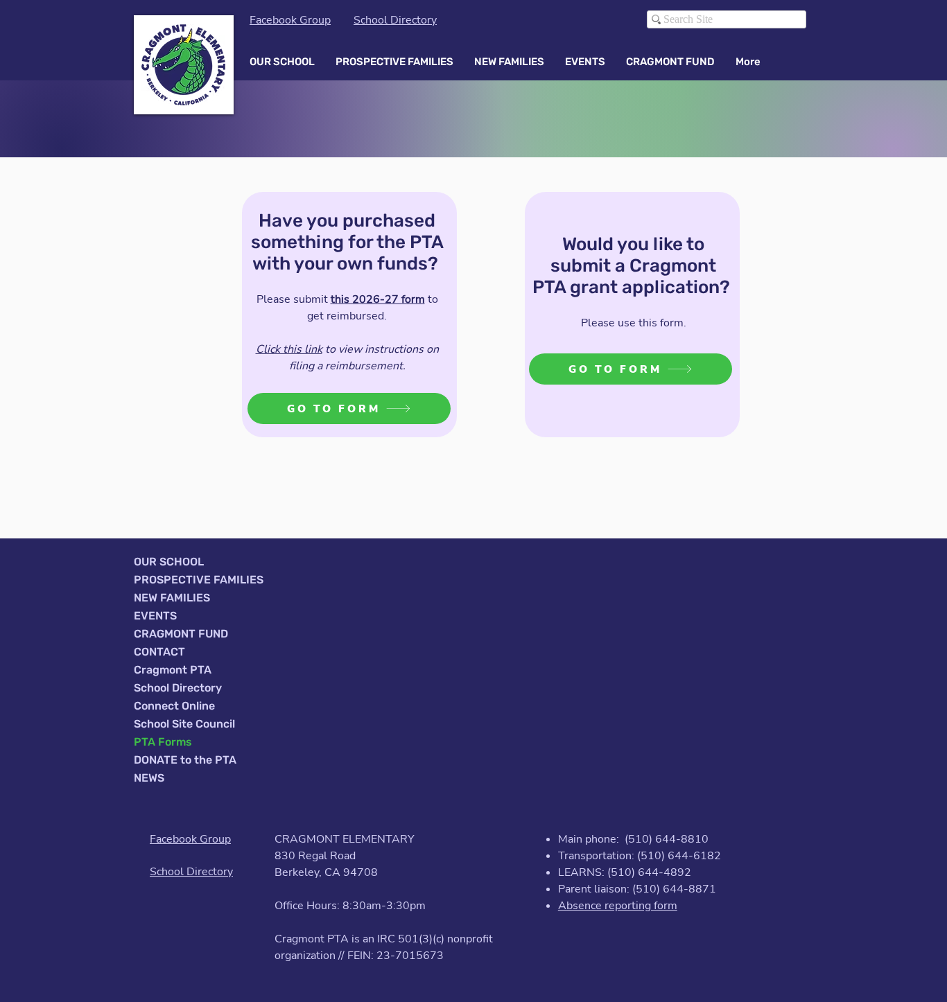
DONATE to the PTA (185, 759)
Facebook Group (290, 20)
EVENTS (155, 615)
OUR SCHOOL (169, 561)
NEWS (149, 777)
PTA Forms (163, 741)
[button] (282, 62)
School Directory (395, 20)
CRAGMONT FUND (181, 633)
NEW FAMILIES (172, 597)
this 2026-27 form (378, 299)
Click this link (289, 349)
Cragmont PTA (172, 669)
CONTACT (159, 651)
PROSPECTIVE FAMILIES (198, 579)
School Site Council (184, 723)
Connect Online (174, 705)
